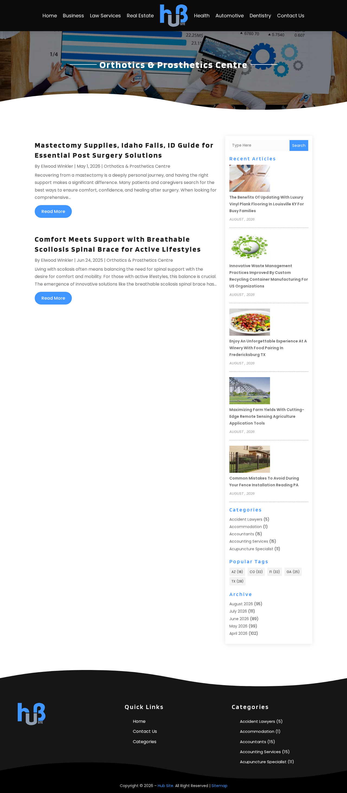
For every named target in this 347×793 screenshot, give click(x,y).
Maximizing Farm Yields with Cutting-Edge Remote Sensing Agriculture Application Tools (266, 416)
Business (73, 15)
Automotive (230, 15)
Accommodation (245, 526)
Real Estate (140, 15)
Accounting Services (248, 541)
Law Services (105, 15)
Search (299, 145)
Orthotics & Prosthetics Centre (137, 166)
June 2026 (239, 619)
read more (53, 211)
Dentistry (260, 15)
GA (293, 571)
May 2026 (238, 626)
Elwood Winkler (57, 166)
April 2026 (238, 633)
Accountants (241, 534)
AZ (237, 571)
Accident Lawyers (245, 519)
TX (237, 581)
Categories (144, 742)
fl (274, 571)
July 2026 (238, 611)
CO (256, 571)
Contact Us (290, 15)
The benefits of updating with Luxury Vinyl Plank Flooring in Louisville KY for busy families (266, 204)
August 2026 (241, 604)
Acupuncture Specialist (251, 549)
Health (202, 15)
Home (50, 15)
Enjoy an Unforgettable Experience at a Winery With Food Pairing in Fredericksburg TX (268, 347)
